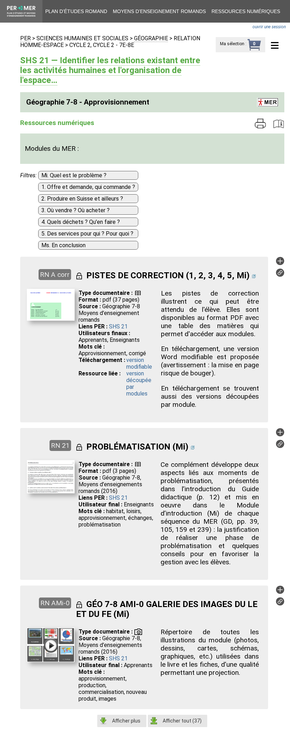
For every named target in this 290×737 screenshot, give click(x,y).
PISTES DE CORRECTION (135, 275)
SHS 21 (118, 326)
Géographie (151, 38)
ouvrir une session (269, 26)
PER (25, 38)
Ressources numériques (245, 11)
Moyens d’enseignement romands (159, 11)
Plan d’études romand (76, 11)
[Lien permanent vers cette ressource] (280, 275)
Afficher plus (126, 721)
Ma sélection (232, 43)
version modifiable (139, 363)
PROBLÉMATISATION (128, 447)
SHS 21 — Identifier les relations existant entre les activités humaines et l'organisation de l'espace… (110, 70)
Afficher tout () (182, 721)
